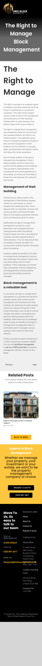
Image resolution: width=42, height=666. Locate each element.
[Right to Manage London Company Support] (21, 405)
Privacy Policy (30, 616)
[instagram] (31, 602)
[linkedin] (35, 602)
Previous (8, 365)
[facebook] (24, 602)
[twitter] (27, 602)
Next (35, 365)
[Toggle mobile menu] (37, 6)
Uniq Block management (24, 344)
